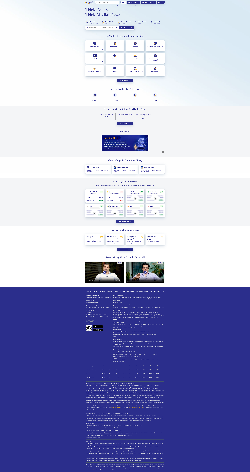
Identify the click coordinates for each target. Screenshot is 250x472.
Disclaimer (146, 354)
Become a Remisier (151, 334)
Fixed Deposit (140, 299)
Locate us (125, 338)
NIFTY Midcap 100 (153, 307)
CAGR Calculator (127, 314)
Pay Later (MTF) (147, 299)
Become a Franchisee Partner (129, 334)
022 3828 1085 (89, 304)
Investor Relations (139, 354)
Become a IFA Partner (141, 334)
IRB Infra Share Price (129, 326)
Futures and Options (134, 304)
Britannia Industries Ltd (154, 326)
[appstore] (98, 326)
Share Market (116, 304)
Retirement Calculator (154, 312)
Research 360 (116, 321)
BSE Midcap (138, 307)
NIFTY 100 (159, 307)
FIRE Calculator (154, 317)
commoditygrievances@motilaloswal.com (95, 422)
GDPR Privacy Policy (126, 360)
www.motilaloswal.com (91, 469)
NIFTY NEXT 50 (145, 307)
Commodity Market (124, 304)
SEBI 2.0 (143, 360)
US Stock (155, 341)
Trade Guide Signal (124, 321)
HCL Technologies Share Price (141, 326)
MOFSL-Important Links (129, 354)
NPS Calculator (135, 317)
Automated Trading (144, 343)
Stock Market (123, 341)
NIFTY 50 (115, 307)
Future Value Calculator (124, 316)
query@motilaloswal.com (92, 302)
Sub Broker (160, 341)
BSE (114, 354)
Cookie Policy (153, 354)
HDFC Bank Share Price (118, 324)
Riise (134, 321)
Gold (114, 343)
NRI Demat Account (132, 297)
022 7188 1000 (89, 312)
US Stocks (153, 297)
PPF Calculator (143, 316)
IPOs (145, 341)
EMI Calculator (146, 314)
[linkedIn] (93, 321)
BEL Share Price (133, 327)
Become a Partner (132, 2)
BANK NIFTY (126, 307)
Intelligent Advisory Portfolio (144, 297)
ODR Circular (149, 360)
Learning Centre (125, 331)
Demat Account (130, 341)
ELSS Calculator (150, 316)
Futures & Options (139, 341)
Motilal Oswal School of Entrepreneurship (139, 331)
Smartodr (139, 360)
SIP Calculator (116, 312)
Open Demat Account (147, 2)
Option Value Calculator (144, 317)
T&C (117, 27)
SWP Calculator (154, 314)
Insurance (119, 300)
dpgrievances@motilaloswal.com (135, 407)
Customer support (132, 338)
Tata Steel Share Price (129, 324)
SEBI (119, 354)
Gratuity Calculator (134, 316)
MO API (131, 321)
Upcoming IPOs (116, 297)
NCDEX (121, 354)
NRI (117, 343)
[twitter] (89, 321)
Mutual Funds (124, 297)
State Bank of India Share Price (142, 324)
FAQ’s (120, 338)
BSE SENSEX (120, 307)
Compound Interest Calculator (142, 312)
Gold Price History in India (136, 346)
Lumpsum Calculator (118, 314)
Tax (114, 351)
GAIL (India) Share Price (155, 324)
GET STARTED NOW (124, 80)
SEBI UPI (159, 2)
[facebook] (87, 321)
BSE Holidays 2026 (126, 346)
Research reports (117, 331)
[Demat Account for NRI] (124, 143)
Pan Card (118, 351)
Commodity (121, 343)
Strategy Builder (139, 321)
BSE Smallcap (132, 307)
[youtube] (91, 321)
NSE (116, 354)
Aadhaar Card (124, 351)
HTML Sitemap (121, 361)
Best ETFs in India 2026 (123, 348)
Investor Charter (117, 360)
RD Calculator (130, 312)
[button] (96, 2)
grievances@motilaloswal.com (117, 407)
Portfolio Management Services (129, 299)
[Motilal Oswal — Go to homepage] (89, 3)
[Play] (104, 272)
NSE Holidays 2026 (117, 346)
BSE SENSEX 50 (119, 309)
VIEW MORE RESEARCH (124, 221)
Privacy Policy (155, 360)
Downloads (133, 360)
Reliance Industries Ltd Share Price (121, 327)
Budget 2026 (116, 341)
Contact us (115, 338)
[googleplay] (98, 330)
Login (123, 2)
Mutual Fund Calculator (137, 314)
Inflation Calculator (126, 317)
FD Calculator (123, 312)
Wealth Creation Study (135, 356)
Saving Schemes (131, 351)
